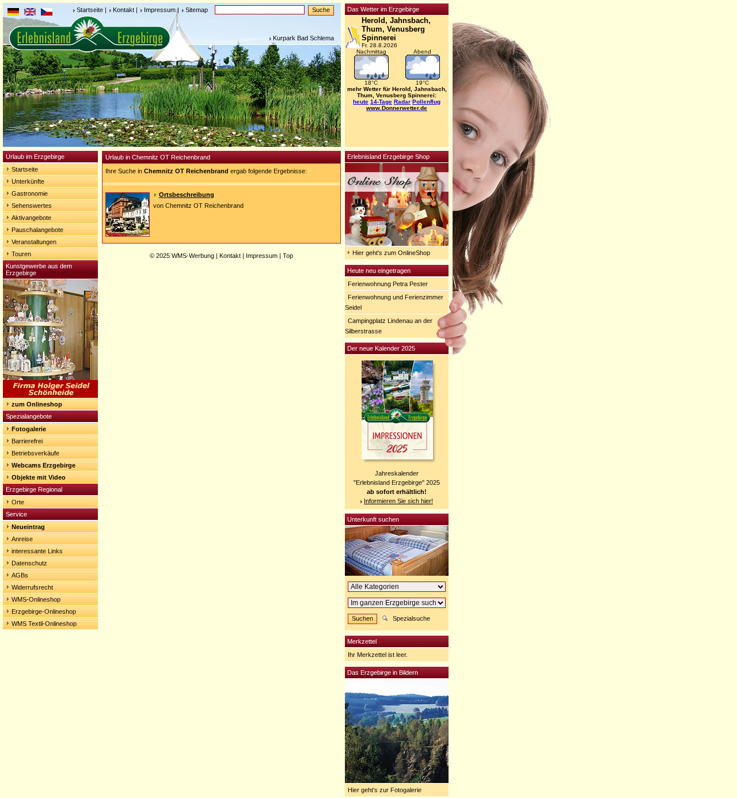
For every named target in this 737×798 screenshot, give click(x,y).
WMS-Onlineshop (36, 599)
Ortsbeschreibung (186, 194)
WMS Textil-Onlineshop (44, 623)
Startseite (90, 9)
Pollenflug (426, 101)
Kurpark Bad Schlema (303, 38)
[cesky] (46, 13)
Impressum (160, 9)
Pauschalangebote (37, 229)
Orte (18, 502)
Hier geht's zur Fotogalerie (384, 789)
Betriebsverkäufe (35, 453)
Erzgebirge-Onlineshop (44, 611)
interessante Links (37, 551)
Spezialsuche (411, 618)
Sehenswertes (32, 205)
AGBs (20, 575)
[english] (30, 13)
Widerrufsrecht (32, 587)
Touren (21, 253)
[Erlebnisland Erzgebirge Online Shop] (397, 243)
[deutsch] (13, 13)
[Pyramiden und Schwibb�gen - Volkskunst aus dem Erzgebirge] (50, 395)
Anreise (22, 538)
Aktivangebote (31, 217)
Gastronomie (30, 193)
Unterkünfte (28, 181)
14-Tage (381, 101)
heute (360, 101)
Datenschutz (29, 563)
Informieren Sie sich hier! (398, 500)
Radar (402, 101)
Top (288, 255)
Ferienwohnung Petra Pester (388, 283)
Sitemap (196, 9)
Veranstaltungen (34, 241)
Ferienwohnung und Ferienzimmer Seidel (394, 302)
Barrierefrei (27, 441)
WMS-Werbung (193, 255)
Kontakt (123, 9)
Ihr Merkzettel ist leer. (378, 654)
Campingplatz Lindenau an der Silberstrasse (388, 326)
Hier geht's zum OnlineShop (391, 252)
